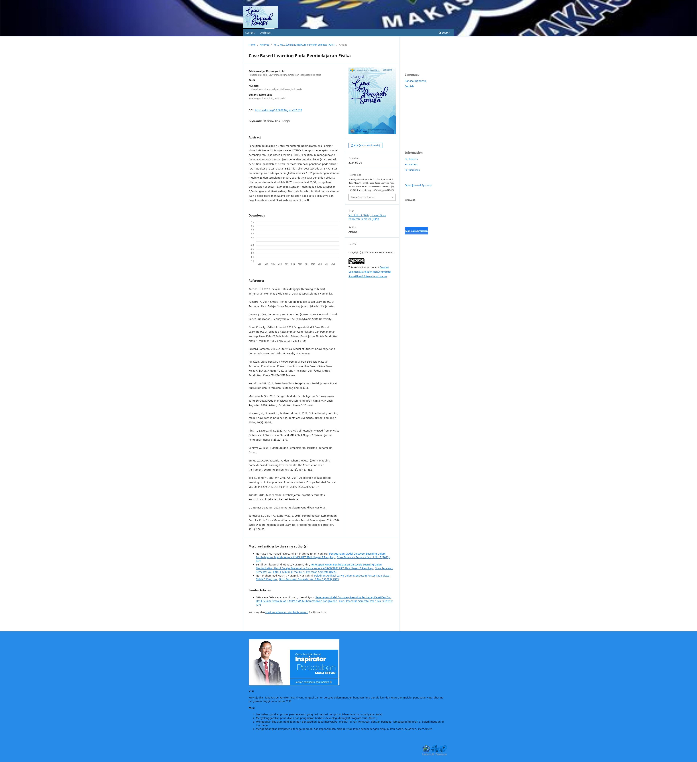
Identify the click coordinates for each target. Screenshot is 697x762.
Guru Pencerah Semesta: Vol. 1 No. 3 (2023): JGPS (309, 579)
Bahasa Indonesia (416, 81)
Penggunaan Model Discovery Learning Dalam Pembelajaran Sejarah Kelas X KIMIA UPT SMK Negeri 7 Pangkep (321, 555)
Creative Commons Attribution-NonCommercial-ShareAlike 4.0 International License (369, 271)
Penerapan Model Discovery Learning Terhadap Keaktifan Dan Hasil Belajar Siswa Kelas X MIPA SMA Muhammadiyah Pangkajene (323, 599)
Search (445, 32)
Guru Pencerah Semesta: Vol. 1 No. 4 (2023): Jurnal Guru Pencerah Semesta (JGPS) (324, 570)
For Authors (411, 164)
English (409, 86)
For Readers (411, 159)
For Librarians (412, 169)
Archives (265, 32)
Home (252, 44)
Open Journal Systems (418, 185)
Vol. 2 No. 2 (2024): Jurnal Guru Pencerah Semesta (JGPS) (304, 44)
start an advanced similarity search (286, 612)
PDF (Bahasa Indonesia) (367, 145)
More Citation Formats (363, 197)
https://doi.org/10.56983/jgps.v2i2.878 (278, 110)
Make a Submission (416, 230)
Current (249, 32)
